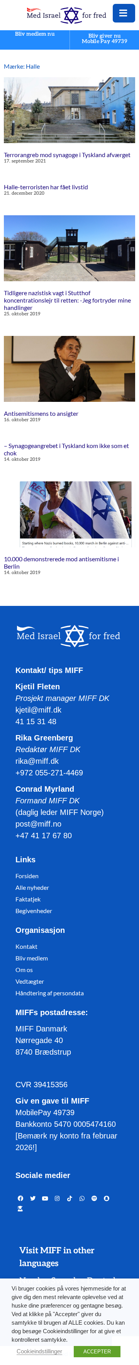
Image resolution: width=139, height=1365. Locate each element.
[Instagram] (58, 1199)
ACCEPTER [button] (97, 1352)
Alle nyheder (32, 887)
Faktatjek (28, 899)
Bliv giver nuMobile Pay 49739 (104, 39)
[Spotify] (94, 1199)
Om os (24, 969)
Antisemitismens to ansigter (41, 413)
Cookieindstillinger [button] (39, 1351)
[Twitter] (33, 1199)
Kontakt (26, 946)
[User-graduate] (20, 1209)
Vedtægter (29, 981)
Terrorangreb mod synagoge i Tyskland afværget (67, 154)
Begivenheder (33, 910)
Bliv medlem (31, 958)
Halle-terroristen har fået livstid (46, 186)
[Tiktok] (70, 1199)
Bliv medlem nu (34, 34)
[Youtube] (45, 1199)
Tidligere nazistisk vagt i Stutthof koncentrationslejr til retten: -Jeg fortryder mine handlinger (67, 300)
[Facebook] (20, 1199)
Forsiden (27, 875)
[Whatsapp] (82, 1199)
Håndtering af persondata (49, 993)
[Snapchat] (107, 1199)
